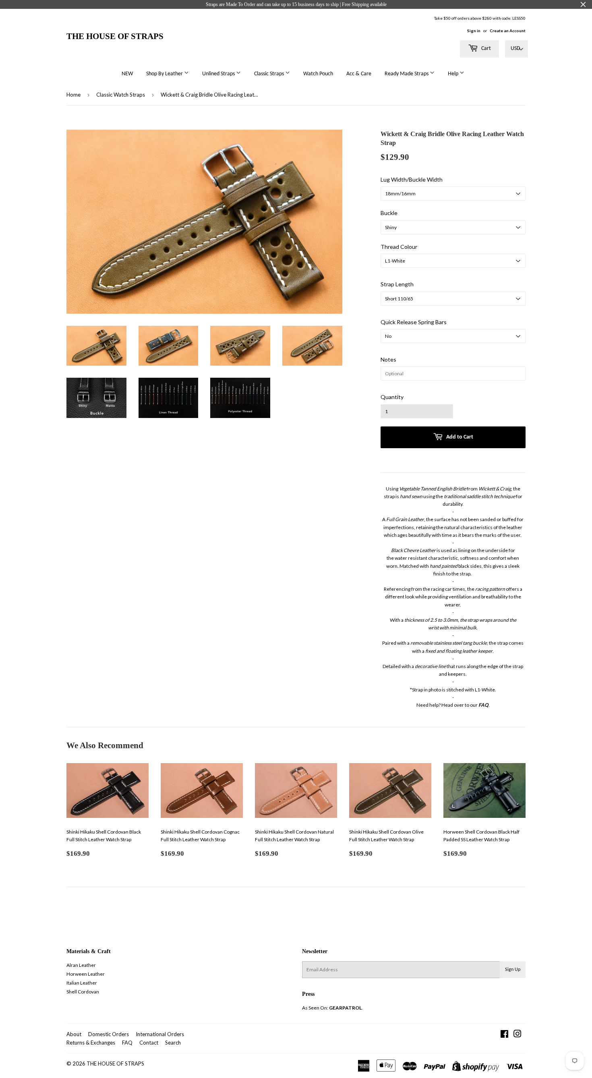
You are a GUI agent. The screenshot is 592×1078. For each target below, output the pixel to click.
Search (173, 1042)
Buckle (389, 212)
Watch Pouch (318, 74)
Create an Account (508, 30)
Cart (485, 49)
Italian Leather (81, 983)
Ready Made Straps (407, 74)
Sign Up (512, 969)
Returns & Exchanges (90, 1042)
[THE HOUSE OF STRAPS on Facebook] (504, 1035)
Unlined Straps (219, 74)
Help (454, 74)
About (73, 1034)
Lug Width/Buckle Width (412, 179)
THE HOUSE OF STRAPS (115, 36)
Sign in (473, 30)
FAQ (127, 1042)
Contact (148, 1042)
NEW (127, 74)
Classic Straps (269, 74)
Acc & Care (358, 74)
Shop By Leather (165, 74)
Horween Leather (85, 974)
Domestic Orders (108, 1034)
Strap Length (397, 284)
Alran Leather (81, 965)
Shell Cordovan (82, 992)
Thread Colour (399, 246)
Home (73, 94)
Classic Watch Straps (120, 94)
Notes (388, 359)
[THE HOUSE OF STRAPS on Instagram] (517, 1035)
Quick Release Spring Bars (414, 322)
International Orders (160, 1034)
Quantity (392, 396)
